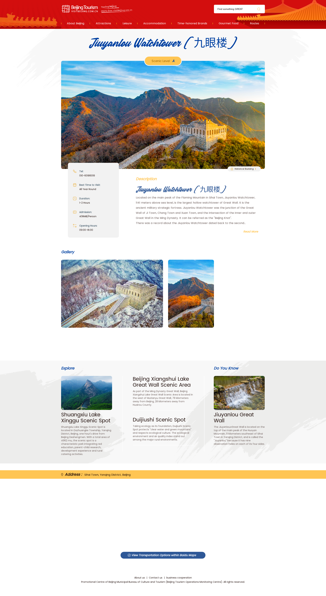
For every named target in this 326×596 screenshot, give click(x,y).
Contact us (155, 577)
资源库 (97, 9)
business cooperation (179, 577)
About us (139, 577)
